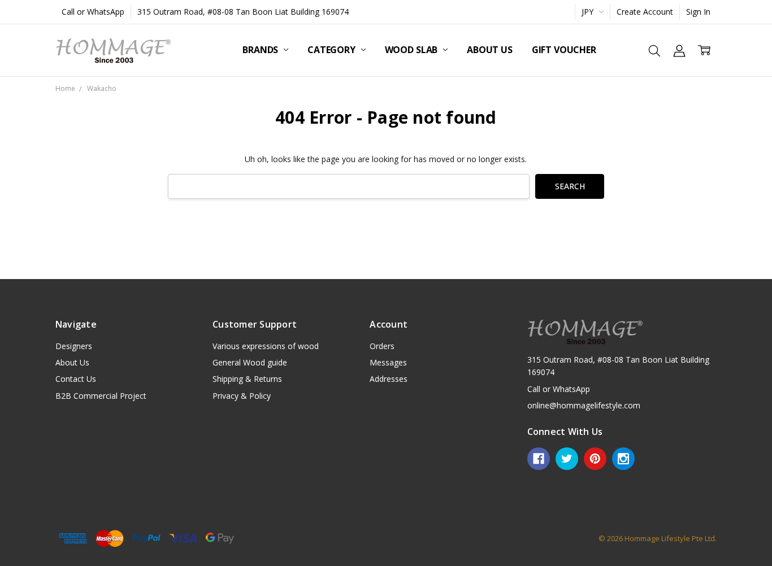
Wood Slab (412, 49)
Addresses (388, 378)
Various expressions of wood (265, 346)
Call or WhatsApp (93, 11)
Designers (73, 346)
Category (332, 49)
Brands (261, 49)
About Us (490, 49)
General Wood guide (249, 362)
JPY (589, 11)
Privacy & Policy (241, 395)
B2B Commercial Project (100, 395)
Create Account (645, 11)
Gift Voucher (564, 49)
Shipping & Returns (247, 378)
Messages (388, 362)
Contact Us (75, 378)
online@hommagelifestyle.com (583, 405)
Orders (382, 346)
